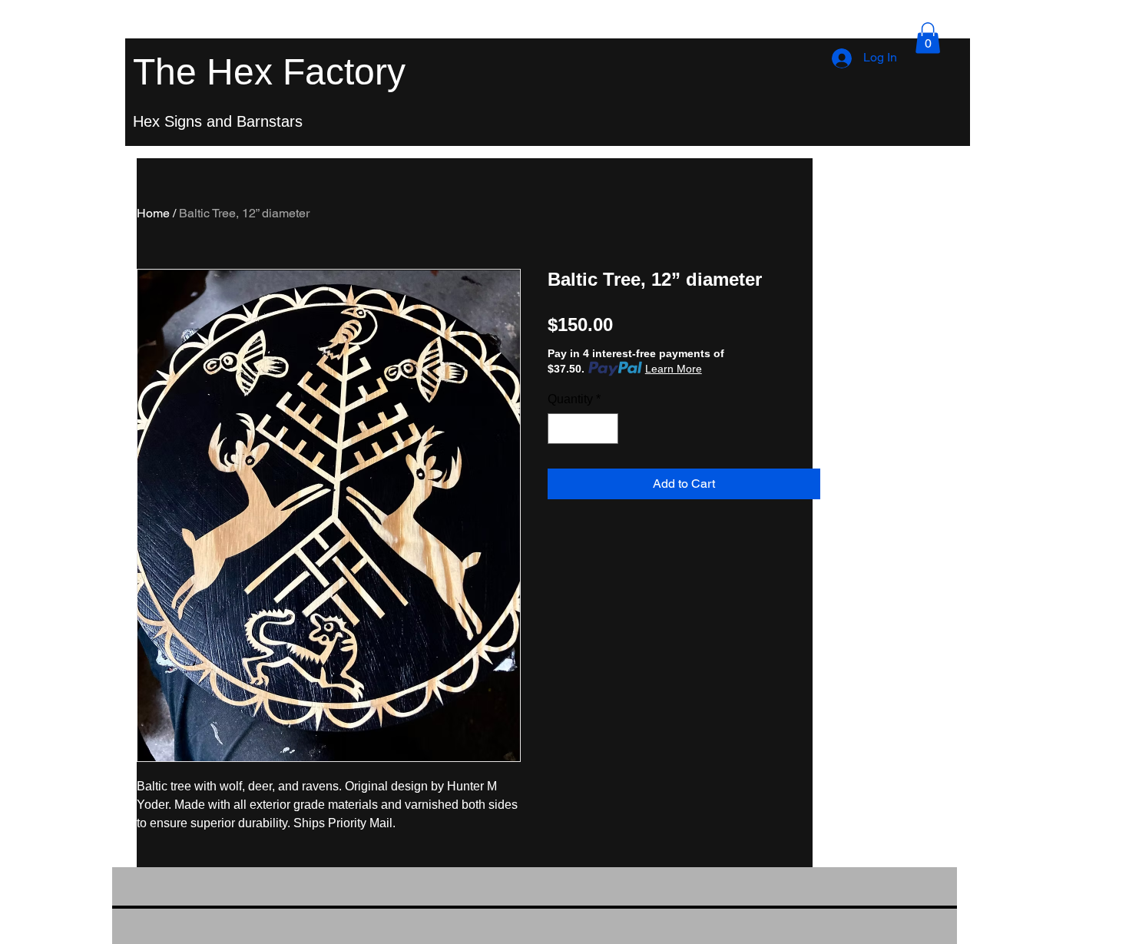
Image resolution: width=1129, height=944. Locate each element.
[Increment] (605, 428)
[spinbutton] (582, 428)
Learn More (673, 369)
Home (153, 213)
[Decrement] (560, 428)
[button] (928, 38)
